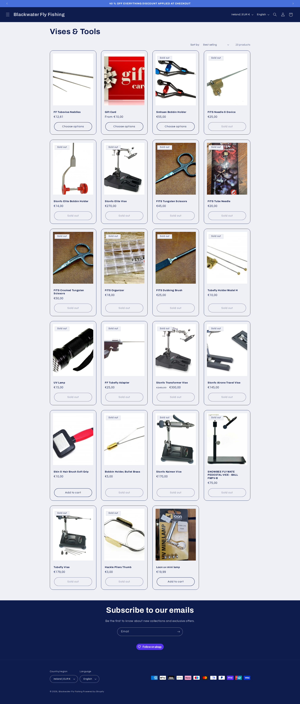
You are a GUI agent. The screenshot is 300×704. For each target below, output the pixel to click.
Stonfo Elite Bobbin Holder (71, 201)
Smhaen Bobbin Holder (171, 112)
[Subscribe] (179, 631)
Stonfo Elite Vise (116, 201)
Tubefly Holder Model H (223, 290)
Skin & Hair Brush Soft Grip (71, 471)
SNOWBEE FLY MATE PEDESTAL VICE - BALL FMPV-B (223, 474)
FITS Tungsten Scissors (171, 201)
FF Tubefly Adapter (117, 382)
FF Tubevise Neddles (67, 112)
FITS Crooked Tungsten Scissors (69, 292)
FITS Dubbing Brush (169, 290)
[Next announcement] (293, 3)
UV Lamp (59, 382)
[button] (8, 15)
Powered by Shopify (93, 692)
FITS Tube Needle (219, 201)
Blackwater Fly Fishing (70, 692)
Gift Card (110, 112)
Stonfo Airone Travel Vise (224, 382)
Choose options (73, 126)
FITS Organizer (114, 290)
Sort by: (194, 44)
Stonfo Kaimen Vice (169, 471)
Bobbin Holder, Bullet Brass (122, 471)
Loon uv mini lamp (168, 567)
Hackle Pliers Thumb (118, 567)
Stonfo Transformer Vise (172, 382)
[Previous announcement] (7, 3)
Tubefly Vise (62, 567)
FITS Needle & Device (221, 112)
